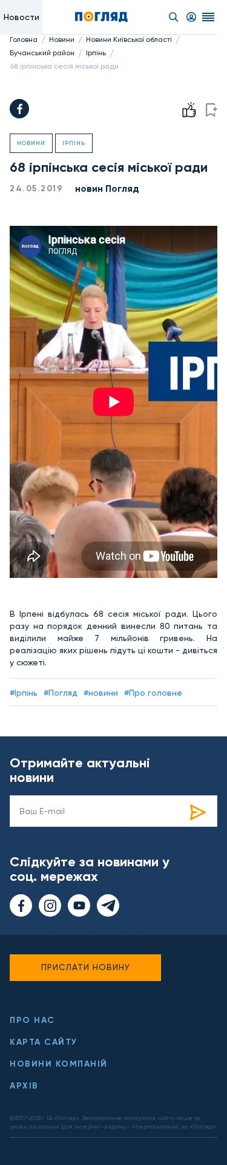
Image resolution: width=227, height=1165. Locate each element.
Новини (61, 39)
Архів (24, 1086)
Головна (24, 39)
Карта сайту (43, 1042)
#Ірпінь (24, 693)
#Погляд (60, 693)
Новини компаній (59, 1064)
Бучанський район (42, 53)
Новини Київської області (129, 39)
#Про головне (153, 693)
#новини (101, 693)
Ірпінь (96, 53)
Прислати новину (85, 967)
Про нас (32, 1020)
